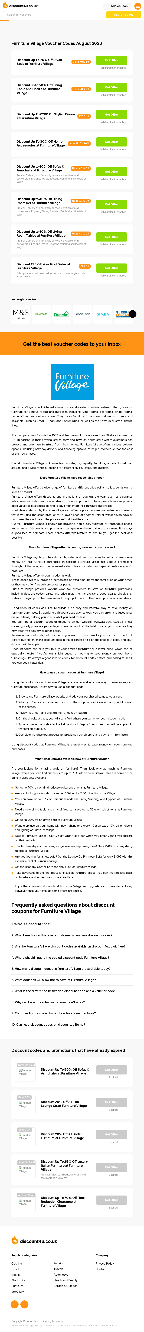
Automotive (61, 1274)
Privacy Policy (105, 1263)
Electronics (18, 1280)
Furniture (17, 1286)
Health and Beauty (65, 1280)
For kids (59, 1263)
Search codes (123, 14)
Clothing (16, 1263)
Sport (15, 1269)
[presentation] (11, 314)
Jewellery (17, 1291)
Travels (58, 1269)
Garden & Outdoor (65, 1286)
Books (15, 1274)
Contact (101, 1269)
